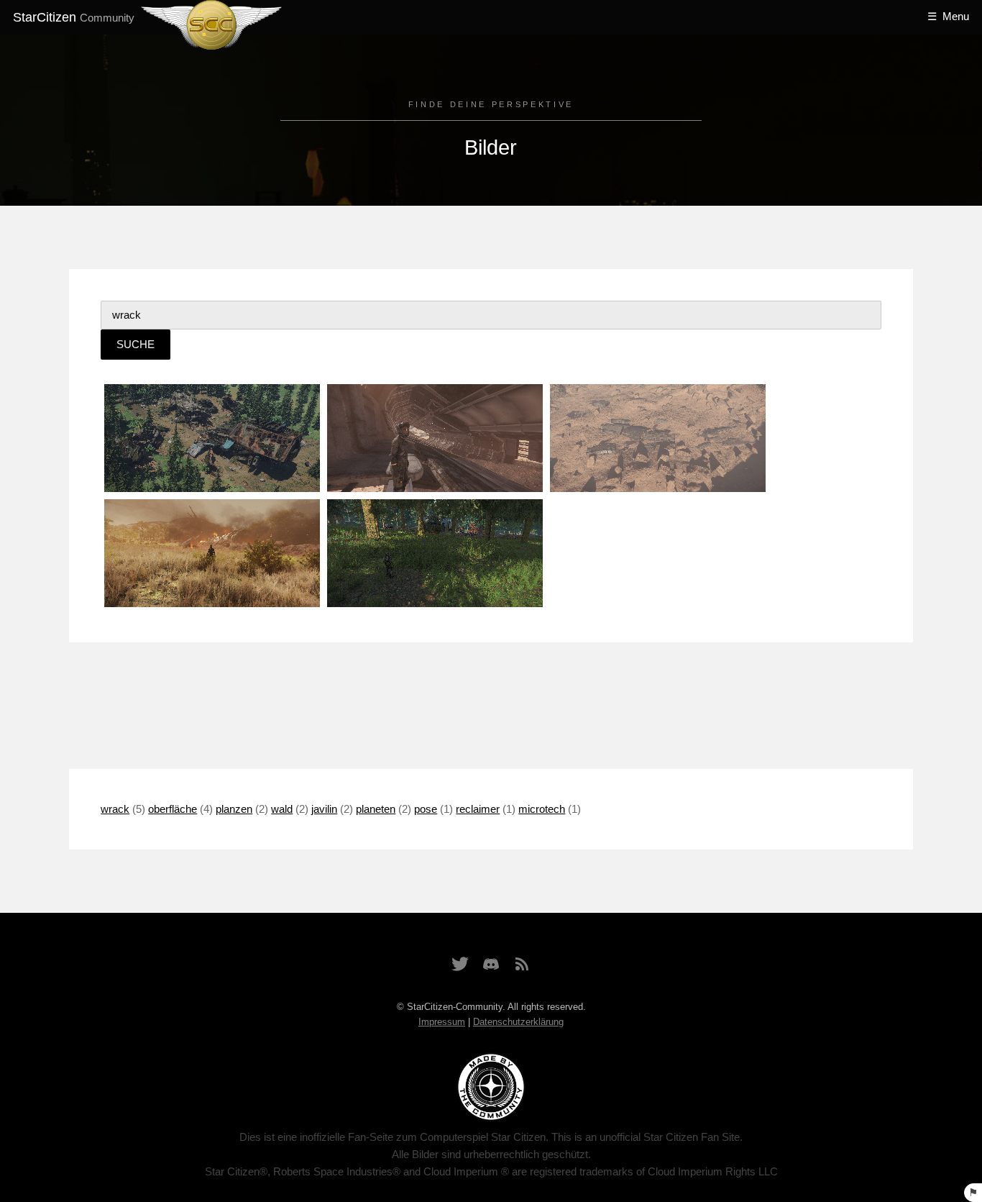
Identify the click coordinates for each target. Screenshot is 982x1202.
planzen (234, 809)
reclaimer (478, 809)
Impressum (441, 1021)
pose (425, 809)
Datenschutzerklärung (518, 1021)
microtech (541, 809)
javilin (324, 809)
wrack (115, 809)
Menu (955, 16)
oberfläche (172, 809)
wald (282, 809)
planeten (375, 809)
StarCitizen (73, 16)
